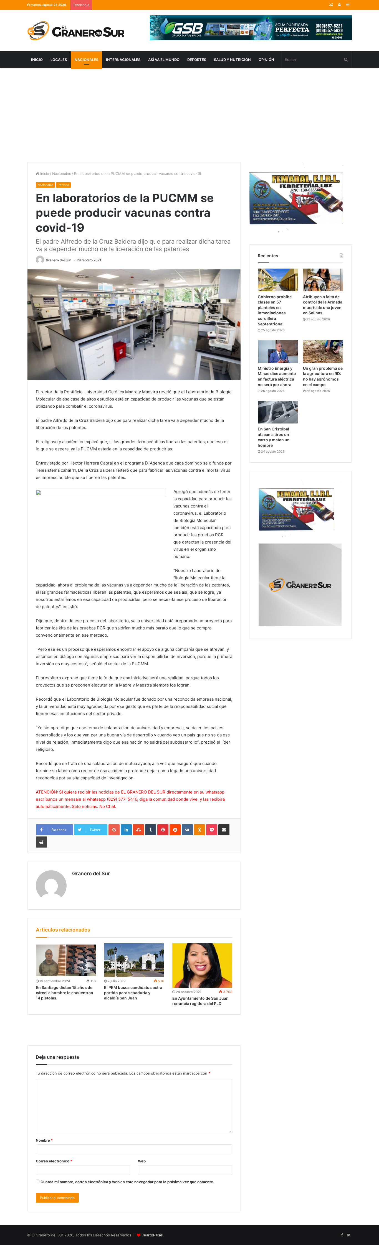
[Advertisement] (189, 115)
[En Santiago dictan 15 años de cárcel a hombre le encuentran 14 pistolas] (66, 960)
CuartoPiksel (152, 1235)
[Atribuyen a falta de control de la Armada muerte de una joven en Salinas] (323, 280)
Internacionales (123, 59)
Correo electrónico (54, 1161)
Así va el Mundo (164, 59)
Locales (58, 59)
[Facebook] (341, 1235)
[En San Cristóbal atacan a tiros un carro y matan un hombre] (278, 412)
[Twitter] (348, 1235)
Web (142, 1161)
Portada (63, 185)
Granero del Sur (58, 260)
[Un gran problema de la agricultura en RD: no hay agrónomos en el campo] (323, 351)
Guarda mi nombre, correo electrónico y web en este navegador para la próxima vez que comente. (127, 1182)
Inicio (37, 59)
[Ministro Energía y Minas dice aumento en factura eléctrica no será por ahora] (278, 351)
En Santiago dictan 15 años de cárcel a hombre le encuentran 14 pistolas (64, 992)
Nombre (44, 1140)
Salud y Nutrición (232, 59)
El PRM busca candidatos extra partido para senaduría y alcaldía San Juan (133, 992)
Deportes (196, 59)
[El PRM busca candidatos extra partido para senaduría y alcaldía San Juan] (134, 960)
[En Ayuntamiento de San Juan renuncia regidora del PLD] (202, 965)
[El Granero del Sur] (75, 30)
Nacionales (86, 59)
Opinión (266, 59)
